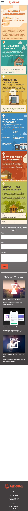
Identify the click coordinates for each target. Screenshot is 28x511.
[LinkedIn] (14, 491)
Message (3, 252)
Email (2, 243)
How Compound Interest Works (11, 327)
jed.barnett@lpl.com (14, 499)
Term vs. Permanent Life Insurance (12, 299)
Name (2, 233)
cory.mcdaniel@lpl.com (14, 498)
